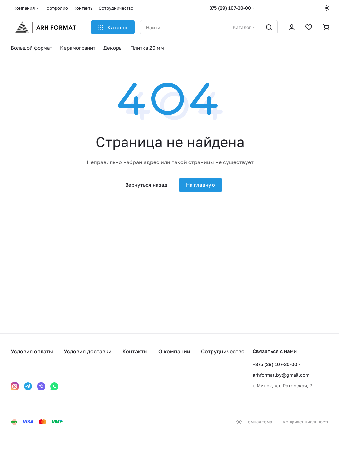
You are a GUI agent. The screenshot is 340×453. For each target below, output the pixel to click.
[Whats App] (54, 386)
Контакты (135, 351)
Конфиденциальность (306, 421)
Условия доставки (88, 351)
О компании (174, 351)
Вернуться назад (146, 185)
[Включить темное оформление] (326, 8)
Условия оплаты (32, 351)
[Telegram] (28, 386)
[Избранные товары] (308, 27)
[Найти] (269, 27)
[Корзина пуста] (326, 27)
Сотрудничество (223, 351)
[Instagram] (15, 386)
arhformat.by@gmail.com (281, 375)
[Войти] (291, 27)
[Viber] (41, 386)
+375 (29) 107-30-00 (229, 8)
